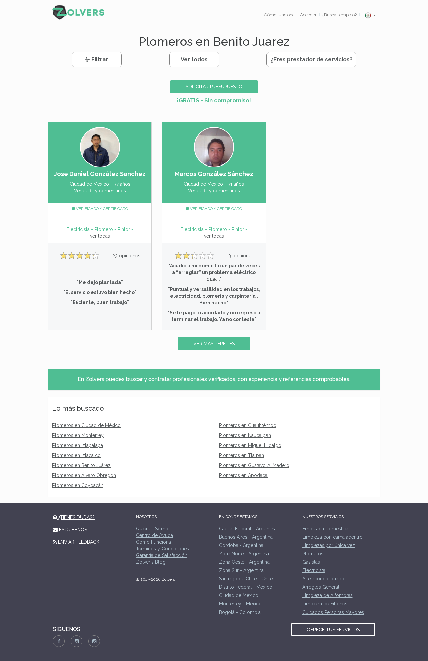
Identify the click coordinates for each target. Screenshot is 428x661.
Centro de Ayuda (154, 535)
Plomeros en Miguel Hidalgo (250, 445)
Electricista (313, 570)
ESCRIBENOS (72, 529)
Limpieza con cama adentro (332, 537)
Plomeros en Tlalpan (241, 455)
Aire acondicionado (323, 578)
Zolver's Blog (151, 562)
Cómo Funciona (153, 542)
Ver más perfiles (214, 343)
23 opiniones (126, 255)
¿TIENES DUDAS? (76, 517)
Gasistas (311, 562)
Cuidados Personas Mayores (333, 612)
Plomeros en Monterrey (78, 435)
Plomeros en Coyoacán (77, 485)
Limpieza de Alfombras (327, 595)
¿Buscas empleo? (339, 14)
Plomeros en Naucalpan (245, 435)
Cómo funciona (279, 14)
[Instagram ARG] (76, 641)
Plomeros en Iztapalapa (77, 445)
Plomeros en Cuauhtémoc (247, 425)
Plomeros (312, 553)
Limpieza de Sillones (324, 604)
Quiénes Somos (153, 528)
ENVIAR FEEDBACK (78, 542)
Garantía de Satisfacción (161, 555)
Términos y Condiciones (162, 548)
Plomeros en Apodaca (243, 475)
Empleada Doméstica (325, 528)
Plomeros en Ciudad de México (86, 425)
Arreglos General (320, 587)
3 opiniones (241, 255)
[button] (370, 15)
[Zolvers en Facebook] (59, 641)
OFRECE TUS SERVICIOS (333, 629)
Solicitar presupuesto (214, 86)
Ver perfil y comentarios (100, 190)
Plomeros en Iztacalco (76, 455)
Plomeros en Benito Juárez (81, 465)
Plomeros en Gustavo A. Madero (254, 465)
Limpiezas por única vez (328, 545)
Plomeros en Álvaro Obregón (84, 475)
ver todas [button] (100, 236)
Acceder (308, 14)
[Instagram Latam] (94, 641)
